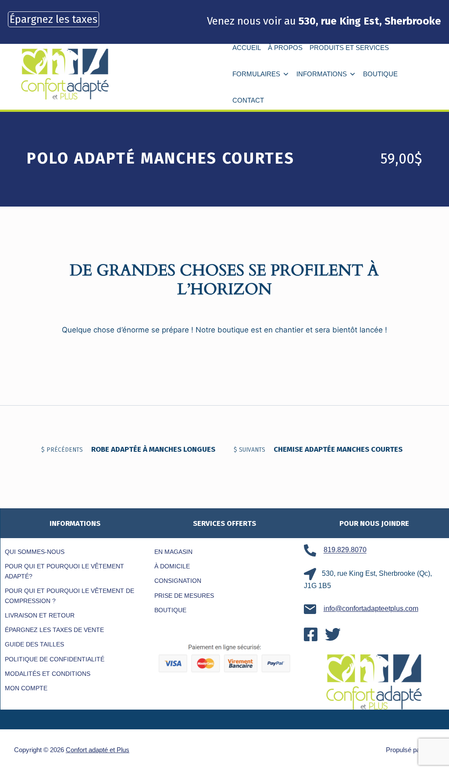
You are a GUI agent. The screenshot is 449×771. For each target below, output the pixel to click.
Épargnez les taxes (53, 19)
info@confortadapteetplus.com (371, 608)
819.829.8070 (345, 550)
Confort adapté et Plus (97, 749)
